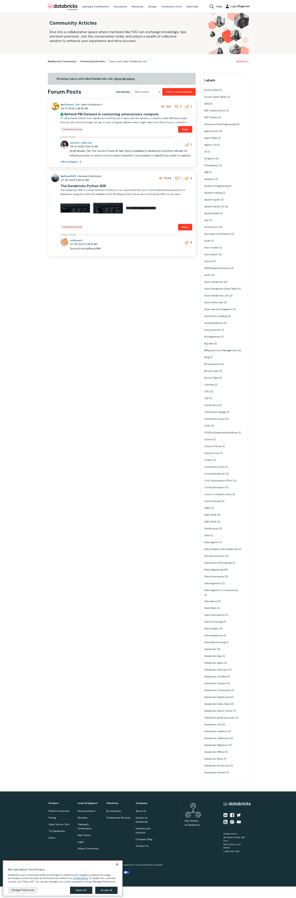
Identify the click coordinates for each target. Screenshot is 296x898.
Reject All (81, 890)
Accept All (106, 890)
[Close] (117, 864)
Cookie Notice (80, 878)
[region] (63, 878)
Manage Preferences (22, 890)
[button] (205, 440)
